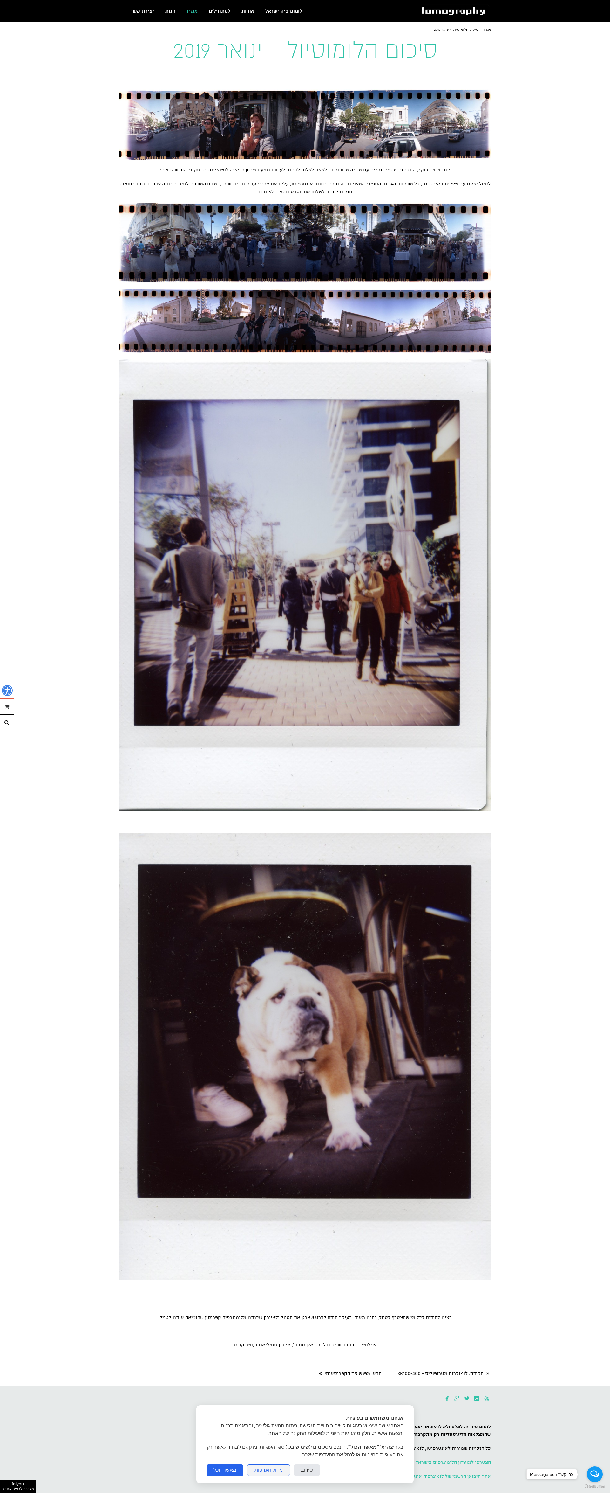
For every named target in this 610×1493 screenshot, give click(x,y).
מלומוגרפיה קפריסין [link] (225, 1318)
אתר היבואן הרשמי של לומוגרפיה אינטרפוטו (445, 1476)
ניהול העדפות (268, 1470)
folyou (18, 1486)
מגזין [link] (487, 29)
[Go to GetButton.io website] (595, 1486)
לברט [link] (320, 1318)
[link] (455, 11)
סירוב (307, 1470)
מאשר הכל (225, 1470)
